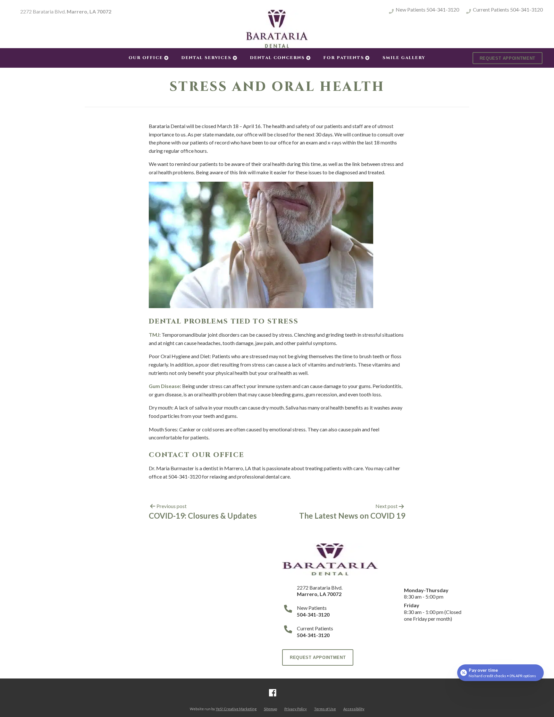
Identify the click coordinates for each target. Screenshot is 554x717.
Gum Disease (164, 386)
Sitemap (270, 709)
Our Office (146, 58)
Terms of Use (325, 709)
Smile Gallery (403, 58)
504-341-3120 (526, 9)
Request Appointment (507, 58)
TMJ (154, 335)
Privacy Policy (295, 709)
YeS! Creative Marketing (236, 709)
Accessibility (354, 709)
